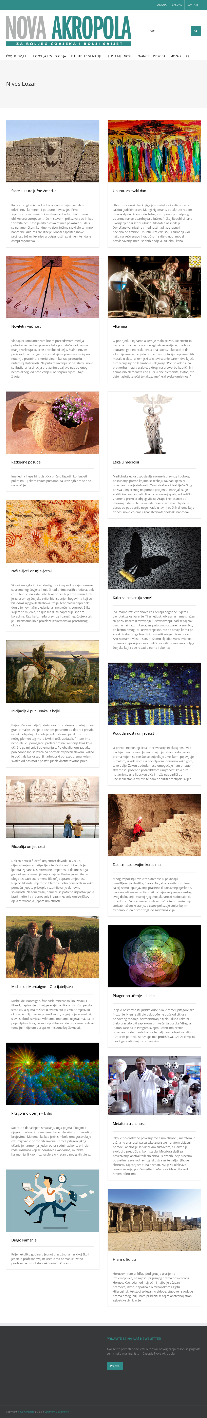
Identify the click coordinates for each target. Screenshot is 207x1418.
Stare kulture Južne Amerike (34, 190)
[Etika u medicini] (154, 423)
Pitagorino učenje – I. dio (31, 1113)
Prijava (114, 1366)
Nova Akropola (26, 1411)
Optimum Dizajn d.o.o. (56, 1411)
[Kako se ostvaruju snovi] (154, 558)
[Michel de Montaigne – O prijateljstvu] (52, 947)
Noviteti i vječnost (26, 326)
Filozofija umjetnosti (28, 846)
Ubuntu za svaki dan (129, 190)
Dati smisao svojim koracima (137, 864)
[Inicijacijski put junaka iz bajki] (52, 671)
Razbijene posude (26, 462)
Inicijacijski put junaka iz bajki (35, 710)
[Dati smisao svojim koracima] (154, 825)
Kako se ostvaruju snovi (132, 597)
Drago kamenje (24, 1240)
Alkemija (120, 326)
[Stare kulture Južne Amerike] (52, 151)
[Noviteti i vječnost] (52, 287)
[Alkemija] (154, 287)
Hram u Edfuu (124, 1259)
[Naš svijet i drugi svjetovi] (52, 531)
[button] (187, 56)
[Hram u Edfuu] (154, 1220)
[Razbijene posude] (52, 423)
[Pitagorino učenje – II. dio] (154, 956)
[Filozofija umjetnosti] (52, 807)
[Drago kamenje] (52, 1201)
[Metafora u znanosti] (154, 1085)
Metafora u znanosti (129, 1123)
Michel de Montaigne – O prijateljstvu (42, 986)
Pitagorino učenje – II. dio (134, 995)
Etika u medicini (126, 462)
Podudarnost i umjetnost (133, 733)
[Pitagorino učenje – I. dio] (52, 1074)
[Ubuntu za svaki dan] (154, 151)
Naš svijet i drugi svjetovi (31, 570)
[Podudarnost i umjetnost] (154, 694)
